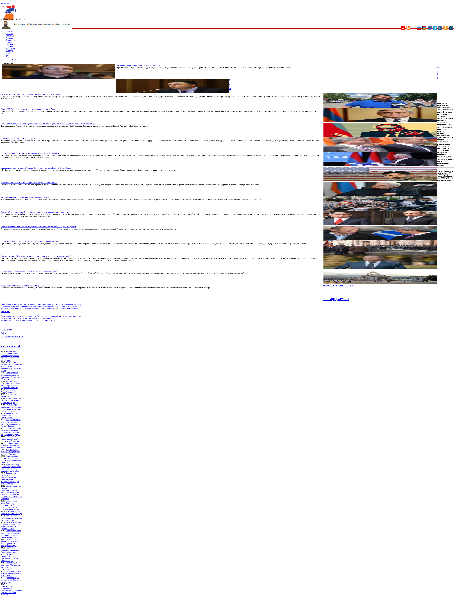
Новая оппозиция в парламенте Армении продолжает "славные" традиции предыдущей (11, 431)
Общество (10, 46)
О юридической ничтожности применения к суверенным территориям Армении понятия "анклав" (11, 589)
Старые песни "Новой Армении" (9, 391)
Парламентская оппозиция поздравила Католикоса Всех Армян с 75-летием (11, 376)
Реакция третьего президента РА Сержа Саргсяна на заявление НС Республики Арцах (36, 168)
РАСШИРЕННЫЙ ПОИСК (12, 337)
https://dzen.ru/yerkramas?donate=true (338, 286)
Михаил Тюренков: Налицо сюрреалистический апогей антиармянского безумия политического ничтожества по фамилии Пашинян (11, 492)
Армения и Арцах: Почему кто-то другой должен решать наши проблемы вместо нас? (36, 256)
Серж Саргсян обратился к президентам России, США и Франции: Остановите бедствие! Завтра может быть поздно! (48, 124)
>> (438, 95)
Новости (9, 34)
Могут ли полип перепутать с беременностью (10, 415)
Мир (7, 55)
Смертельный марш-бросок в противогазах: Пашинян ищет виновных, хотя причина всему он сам (41, 316)
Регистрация (6, 329)
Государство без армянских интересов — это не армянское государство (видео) (11, 542)
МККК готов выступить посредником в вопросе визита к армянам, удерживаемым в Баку (11, 366)
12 (230, 91)
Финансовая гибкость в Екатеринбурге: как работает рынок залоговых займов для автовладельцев (10, 478)
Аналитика (10, 49)
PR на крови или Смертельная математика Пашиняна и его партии (28, 320)
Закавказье (10, 38)
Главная (9, 31)
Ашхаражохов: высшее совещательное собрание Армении (10, 452)
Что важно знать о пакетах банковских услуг (11, 513)
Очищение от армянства (9, 395)
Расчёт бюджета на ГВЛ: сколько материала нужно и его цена (11, 400)
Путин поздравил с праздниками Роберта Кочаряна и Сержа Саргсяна (29, 241)
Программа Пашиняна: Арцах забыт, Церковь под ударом (11, 550)
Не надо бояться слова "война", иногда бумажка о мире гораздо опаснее (30, 271)
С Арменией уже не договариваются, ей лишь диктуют (137, 65)
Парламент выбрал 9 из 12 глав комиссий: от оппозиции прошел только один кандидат (11, 534)
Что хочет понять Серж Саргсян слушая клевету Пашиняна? (25, 197)
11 (230, 89)
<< (438, 67)
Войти (3, 333)
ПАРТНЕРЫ (11, 59)
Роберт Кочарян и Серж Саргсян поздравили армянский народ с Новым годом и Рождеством (38, 227)
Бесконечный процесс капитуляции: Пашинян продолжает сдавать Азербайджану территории (10, 355)
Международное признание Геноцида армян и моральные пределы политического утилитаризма (40, 308)
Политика (10, 36)
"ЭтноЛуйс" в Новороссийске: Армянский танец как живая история (10, 557)
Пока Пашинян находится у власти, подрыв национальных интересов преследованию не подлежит (41, 304)
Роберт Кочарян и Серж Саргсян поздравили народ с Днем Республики (30, 153)
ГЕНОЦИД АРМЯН (336, 299)
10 (230, 87)
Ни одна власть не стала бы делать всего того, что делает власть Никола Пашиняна (10, 423)
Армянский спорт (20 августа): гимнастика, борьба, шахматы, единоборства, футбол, (11, 468)
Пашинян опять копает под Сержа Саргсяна (18, 138)
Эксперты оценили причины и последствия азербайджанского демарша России (11, 525)
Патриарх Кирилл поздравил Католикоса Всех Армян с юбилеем (10, 445)
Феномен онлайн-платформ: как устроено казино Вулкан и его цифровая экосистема (10, 384)
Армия (8, 42)
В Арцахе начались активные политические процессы (23, 286)
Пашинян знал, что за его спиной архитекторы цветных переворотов (29, 183)
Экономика (10, 40)
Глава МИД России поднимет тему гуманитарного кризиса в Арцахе (29, 109)
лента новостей (11, 346)
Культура (9, 51)
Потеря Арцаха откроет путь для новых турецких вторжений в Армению (30, 94)
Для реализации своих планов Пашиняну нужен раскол (11, 580)
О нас (8, 57)
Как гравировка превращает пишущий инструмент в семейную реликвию (11, 459)
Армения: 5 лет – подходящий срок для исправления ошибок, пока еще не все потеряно (36, 212)
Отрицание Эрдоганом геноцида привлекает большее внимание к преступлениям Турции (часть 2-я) (42, 306)
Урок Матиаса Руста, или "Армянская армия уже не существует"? (27, 318)
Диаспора (10, 44)
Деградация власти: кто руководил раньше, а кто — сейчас (11, 573)
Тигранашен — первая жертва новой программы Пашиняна (10, 439)
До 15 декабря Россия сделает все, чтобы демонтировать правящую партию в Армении (11, 408)
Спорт (8, 53)
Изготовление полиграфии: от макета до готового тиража (11, 518)
